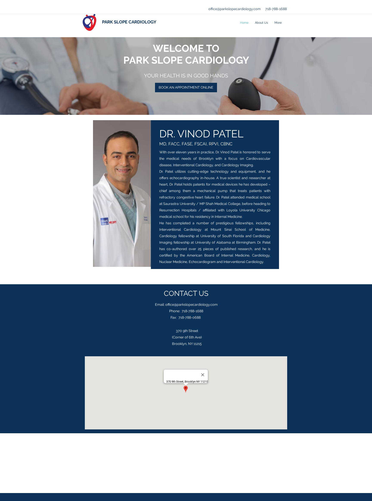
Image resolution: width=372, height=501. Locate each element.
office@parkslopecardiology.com (234, 9)
